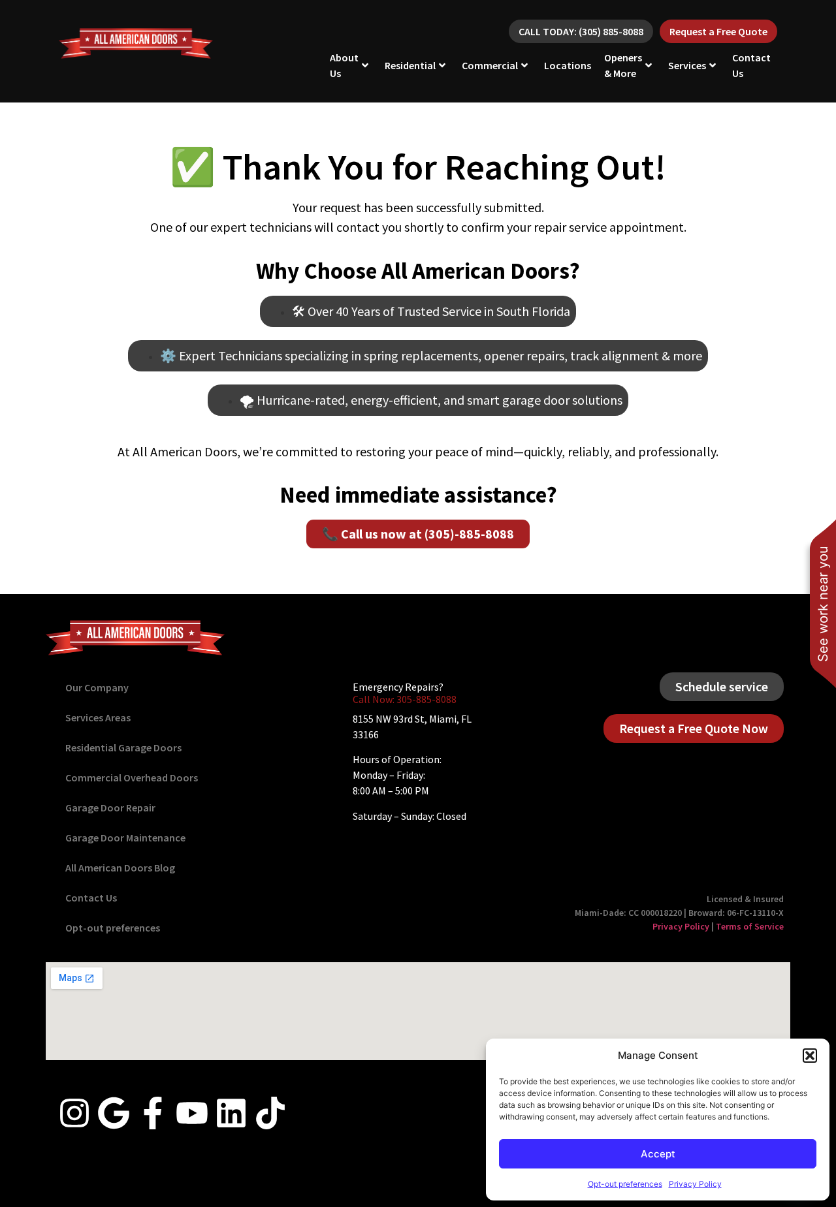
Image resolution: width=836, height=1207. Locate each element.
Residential (410, 65)
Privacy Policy (695, 1184)
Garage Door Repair (110, 807)
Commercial (490, 65)
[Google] (113, 1113)
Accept (658, 1154)
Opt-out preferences (625, 1184)
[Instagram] (74, 1113)
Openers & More (623, 65)
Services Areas (98, 717)
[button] (809, 1055)
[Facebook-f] (153, 1113)
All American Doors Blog (120, 867)
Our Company (97, 687)
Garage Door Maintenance (125, 837)
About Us (344, 65)
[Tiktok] (270, 1113)
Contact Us (751, 65)
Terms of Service (750, 926)
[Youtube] (192, 1113)
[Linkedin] (231, 1113)
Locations (567, 65)
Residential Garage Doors (123, 747)
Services (687, 65)
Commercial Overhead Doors (131, 777)
